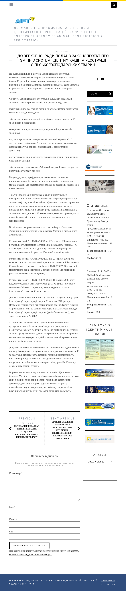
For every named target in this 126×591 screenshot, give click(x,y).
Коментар (15, 473)
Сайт (11, 531)
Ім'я (12, 507)
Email (13, 519)
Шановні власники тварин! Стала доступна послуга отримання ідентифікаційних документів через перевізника (62, 428)
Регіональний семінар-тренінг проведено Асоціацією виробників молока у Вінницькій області (26, 427)
